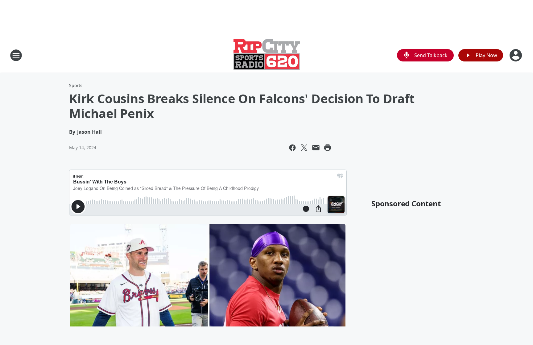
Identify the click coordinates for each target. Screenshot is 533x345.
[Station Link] (266, 55)
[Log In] (516, 55)
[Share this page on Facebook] (292, 147)
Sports (75, 85)
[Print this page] (327, 147)
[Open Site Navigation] (16, 55)
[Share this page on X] (304, 147)
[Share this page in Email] (316, 147)
